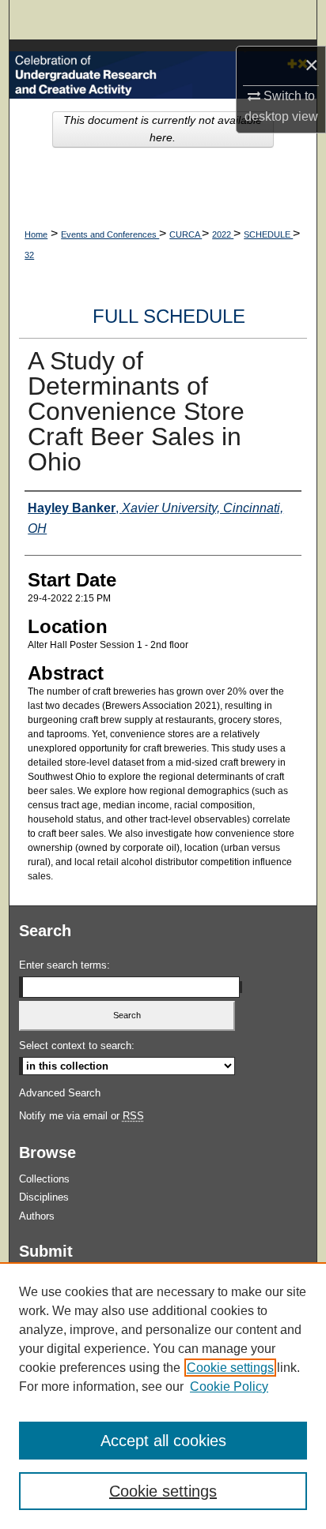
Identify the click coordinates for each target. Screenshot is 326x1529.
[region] (163, 1395)
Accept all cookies (163, 1440)
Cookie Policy (229, 1386)
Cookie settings (230, 1367)
